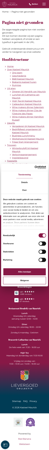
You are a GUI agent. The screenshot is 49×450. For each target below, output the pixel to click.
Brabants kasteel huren (24, 82)
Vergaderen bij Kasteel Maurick (28, 126)
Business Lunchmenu (23, 135)
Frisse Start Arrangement (25, 142)
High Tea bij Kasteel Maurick (26, 101)
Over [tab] (24, 190)
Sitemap (16, 401)
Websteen (24, 444)
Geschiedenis (19, 76)
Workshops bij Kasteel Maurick (28, 139)
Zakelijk (11, 123)
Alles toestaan (24, 272)
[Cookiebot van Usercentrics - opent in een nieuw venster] (35, 167)
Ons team (17, 72)
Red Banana (24, 439)
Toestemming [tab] (24, 174)
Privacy (33, 401)
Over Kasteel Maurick (18, 69)
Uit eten (11, 88)
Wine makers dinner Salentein (28, 107)
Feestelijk (12, 161)
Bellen (35, 4)
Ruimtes (16, 85)
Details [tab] (24, 182)
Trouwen (11, 145)
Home (10, 66)
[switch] (42, 243)
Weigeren (24, 280)
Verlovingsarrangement (24, 154)
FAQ (25, 401)
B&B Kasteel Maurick (23, 79)
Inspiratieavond (20, 158)
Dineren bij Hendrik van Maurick (29, 91)
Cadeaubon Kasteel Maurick (26, 104)
